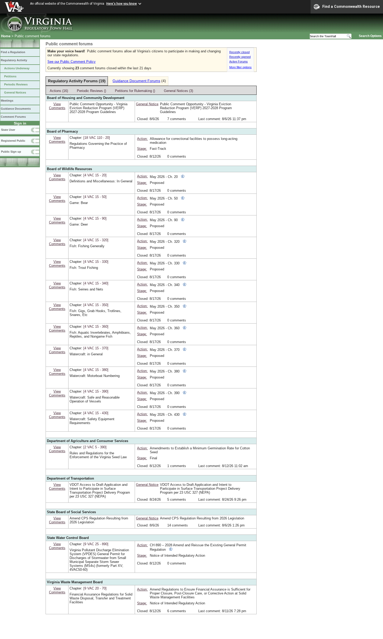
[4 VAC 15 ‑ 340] (95, 283)
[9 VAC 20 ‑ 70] (95, 588)
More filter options (240, 67)
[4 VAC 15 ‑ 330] (95, 262)
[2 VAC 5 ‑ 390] (95, 447)
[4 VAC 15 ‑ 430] (95, 413)
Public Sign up (11, 151)
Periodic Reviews (16, 84)
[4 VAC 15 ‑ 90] (95, 218)
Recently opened (240, 56)
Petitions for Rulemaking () (135, 91)
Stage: (142, 149)
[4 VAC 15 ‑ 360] (95, 326)
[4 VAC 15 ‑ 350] (95, 305)
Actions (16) (59, 91)
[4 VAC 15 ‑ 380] (95, 370)
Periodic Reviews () (91, 91)
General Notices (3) (178, 91)
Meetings (7, 100)
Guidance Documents (16, 108)
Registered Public (13, 140)
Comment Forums (13, 116)
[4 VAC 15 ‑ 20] (95, 175)
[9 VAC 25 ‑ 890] (95, 544)
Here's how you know (121, 3)
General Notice (147, 104)
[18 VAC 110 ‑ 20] (96, 138)
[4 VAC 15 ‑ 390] (95, 391)
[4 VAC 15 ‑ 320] (95, 240)
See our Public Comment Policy (71, 62)
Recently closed (239, 52)
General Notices (15, 92)
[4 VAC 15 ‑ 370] (95, 348)
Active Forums (238, 61)
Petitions (10, 76)
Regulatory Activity (14, 60)
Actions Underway (16, 68)
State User (8, 129)
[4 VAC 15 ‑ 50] (95, 197)
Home (5, 36)
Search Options (370, 36)
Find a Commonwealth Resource (351, 6)
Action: (142, 139)
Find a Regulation (13, 52)
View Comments (57, 106)
